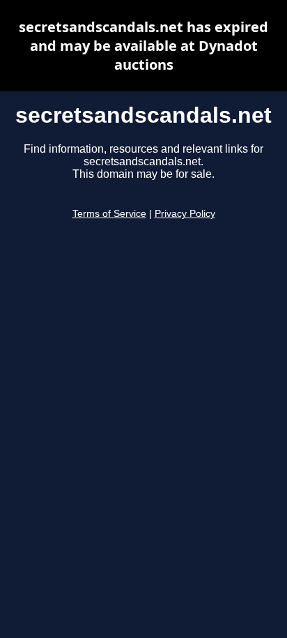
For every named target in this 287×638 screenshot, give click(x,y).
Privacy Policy (185, 213)
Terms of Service (109, 213)
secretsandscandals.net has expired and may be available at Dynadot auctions (143, 45)
